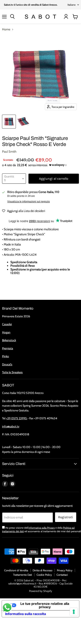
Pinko (5, 356)
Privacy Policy (64, 570)
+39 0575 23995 (16, 418)
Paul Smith (9, 151)
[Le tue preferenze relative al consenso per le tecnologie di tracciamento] (74, 612)
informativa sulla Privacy (41, 527)
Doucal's (7, 364)
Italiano (72, 4)
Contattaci (62, 574)
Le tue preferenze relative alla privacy (44, 605)
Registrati (65, 517)
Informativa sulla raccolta (25, 614)
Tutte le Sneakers (12, 372)
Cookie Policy (44, 574)
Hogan (6, 332)
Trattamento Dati (22, 574)
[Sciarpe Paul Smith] (9, 121)
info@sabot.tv (10, 426)
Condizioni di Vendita (16, 570)
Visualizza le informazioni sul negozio (28, 201)
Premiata (7, 348)
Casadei (7, 324)
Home (6, 29)
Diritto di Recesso (42, 570)
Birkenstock (9, 340)
